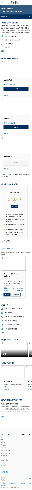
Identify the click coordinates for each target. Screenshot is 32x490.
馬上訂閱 (16, 89)
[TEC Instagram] (16, 434)
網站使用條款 (12, 483)
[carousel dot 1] (15, 238)
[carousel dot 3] (18, 238)
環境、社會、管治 (6, 453)
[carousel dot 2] (16, 238)
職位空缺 (3, 445)
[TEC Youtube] (23, 434)
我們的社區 (4, 456)
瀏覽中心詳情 (15, 295)
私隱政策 (3, 483)
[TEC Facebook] (2, 434)
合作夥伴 (3, 447)
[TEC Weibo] (30, 434)
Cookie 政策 (23, 483)
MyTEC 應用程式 (5, 450)
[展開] (2, 2)
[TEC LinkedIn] (9, 434)
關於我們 (3, 442)
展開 (2, 51)
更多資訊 (6, 389)
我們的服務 (4, 472)
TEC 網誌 (3, 463)
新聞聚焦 (3, 466)
